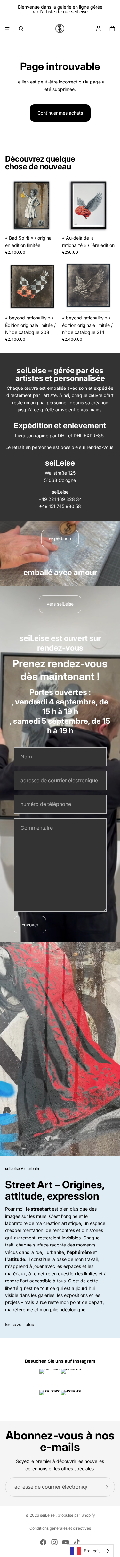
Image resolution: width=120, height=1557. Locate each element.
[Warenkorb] (112, 29)
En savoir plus (19, 1324)
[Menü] (7, 28)
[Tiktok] (77, 1542)
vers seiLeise (60, 604)
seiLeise (48, 1515)
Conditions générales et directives (60, 1528)
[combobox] (90, 1550)
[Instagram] (54, 1542)
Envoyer (29, 924)
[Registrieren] (105, 1487)
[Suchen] (21, 29)
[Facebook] (43, 1542)
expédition (60, 538)
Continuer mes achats (60, 113)
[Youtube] (65, 1542)
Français (92, 1550)
